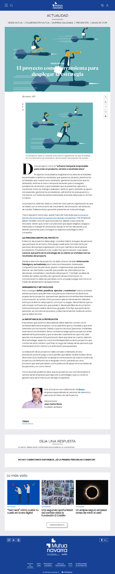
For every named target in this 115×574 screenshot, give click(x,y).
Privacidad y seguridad (48, 564)
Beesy (82, 389)
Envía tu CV (70, 564)
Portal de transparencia (60, 564)
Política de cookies (30, 565)
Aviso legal (39, 564)
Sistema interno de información (81, 564)
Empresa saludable (62, 22)
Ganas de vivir (99, 22)
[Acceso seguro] (107, 5)
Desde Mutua (15, 22)
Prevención (82, 22)
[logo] (57, 5)
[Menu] (6, 5)
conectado (43, 447)
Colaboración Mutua (37, 22)
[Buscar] (11, 5)
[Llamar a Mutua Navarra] (102, 5)
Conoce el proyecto (57, 525)
